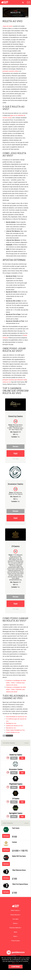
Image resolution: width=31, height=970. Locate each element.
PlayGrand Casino (15, 784)
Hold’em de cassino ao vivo (14, 725)
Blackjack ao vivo (11, 723)
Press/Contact (15, 940)
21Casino (16, 546)
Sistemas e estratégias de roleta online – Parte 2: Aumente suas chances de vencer (16, 689)
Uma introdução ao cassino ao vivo (16, 716)
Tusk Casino (15, 828)
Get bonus (6, 836)
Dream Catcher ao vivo (13, 732)
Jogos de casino (8, 26)
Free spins (15, 919)
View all (26, 743)
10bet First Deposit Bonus (20, 884)
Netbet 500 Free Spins (19, 856)
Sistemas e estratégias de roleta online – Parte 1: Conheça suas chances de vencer (16, 683)
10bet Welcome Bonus (19, 870)
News (15, 932)
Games (15, 923)
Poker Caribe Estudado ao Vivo (15, 730)
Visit (15, 453)
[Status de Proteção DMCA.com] (8, 735)
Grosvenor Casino (15, 484)
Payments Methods (15, 927)
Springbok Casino (15, 813)
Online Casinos (15, 910)
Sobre (15, 936)
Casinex (14, 842)
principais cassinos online (10, 71)
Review (15, 446)
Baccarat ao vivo (11, 728)
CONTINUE (15, 966)
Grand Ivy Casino (15, 416)
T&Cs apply (15, 459)
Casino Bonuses (15, 914)
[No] (29, 963)
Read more (15, 963)
